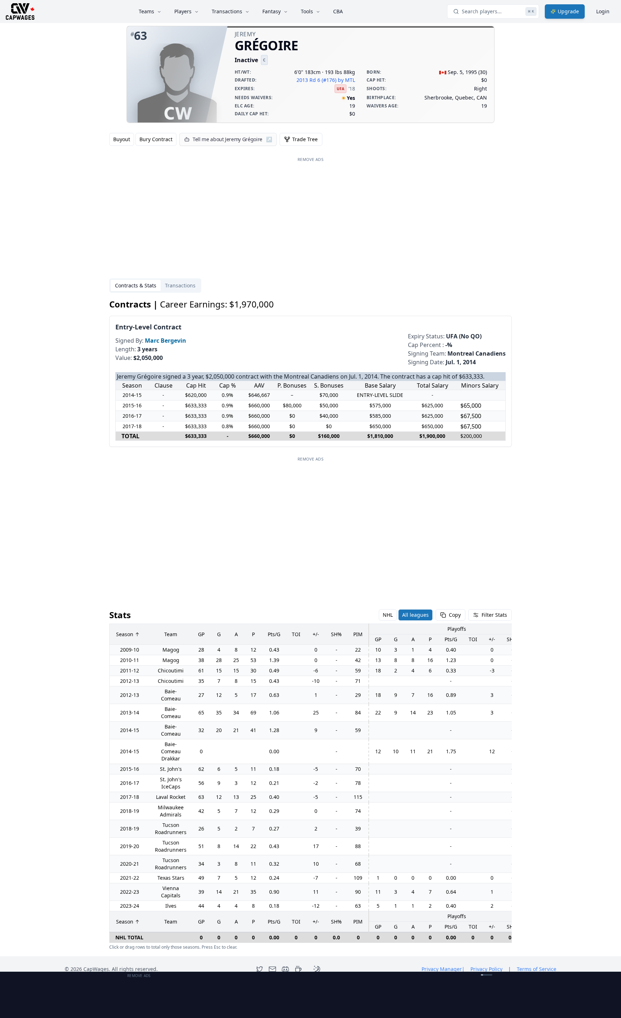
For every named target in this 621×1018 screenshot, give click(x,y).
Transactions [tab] (180, 285)
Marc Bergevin (165, 340)
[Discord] (285, 969)
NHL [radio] (388, 614)
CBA (338, 11)
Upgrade (568, 11)
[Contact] (272, 969)
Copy (455, 614)
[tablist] (155, 285)
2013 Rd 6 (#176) (316, 80)
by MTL (346, 80)
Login (603, 11)
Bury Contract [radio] (155, 139)
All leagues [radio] (415, 614)
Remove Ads (310, 159)
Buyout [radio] (121, 139)
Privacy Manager (443, 969)
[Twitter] (259, 969)
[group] (142, 139)
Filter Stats (494, 614)
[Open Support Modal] (298, 969)
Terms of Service (536, 969)
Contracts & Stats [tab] (135, 285)
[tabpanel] (310, 624)
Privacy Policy (486, 969)
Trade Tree (305, 139)
